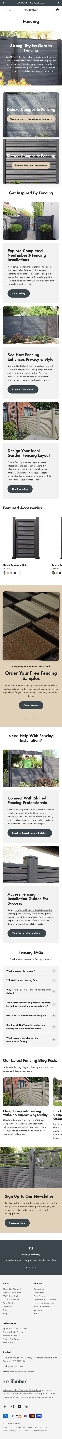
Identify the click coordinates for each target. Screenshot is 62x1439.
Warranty (38, 1310)
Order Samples (31, 705)
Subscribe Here (17, 1222)
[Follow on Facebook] (5, 1406)
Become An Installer (12, 1335)
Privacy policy (8, 1427)
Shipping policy (41, 1427)
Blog (5, 1313)
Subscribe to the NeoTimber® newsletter (22, 1390)
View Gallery (18, 293)
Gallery (6, 1310)
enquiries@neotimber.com (22, 1371)
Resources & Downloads (45, 1299)
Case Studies (9, 1303)
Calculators (39, 1292)
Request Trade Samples (13, 1332)
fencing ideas (21, 462)
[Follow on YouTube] (19, 1406)
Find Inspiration (20, 489)
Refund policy (23, 1430)
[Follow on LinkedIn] (27, 1406)
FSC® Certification (11, 1296)
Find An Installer (41, 1306)
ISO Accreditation (11, 1299)
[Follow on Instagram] (12, 1406)
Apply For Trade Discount (15, 1328)
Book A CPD (8, 1342)
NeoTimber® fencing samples (27, 685)
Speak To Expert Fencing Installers (29, 832)
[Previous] (3, 2)
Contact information (24, 1427)
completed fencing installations (27, 266)
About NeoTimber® (12, 1289)
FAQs (36, 1313)
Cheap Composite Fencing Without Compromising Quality (25, 1113)
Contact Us (39, 1289)
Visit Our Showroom (12, 1292)
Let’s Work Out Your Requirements (31, 3)
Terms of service (9, 1430)
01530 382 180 (15, 1366)
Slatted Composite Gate (15, 565)
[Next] (58, 2)
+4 (20, 573)
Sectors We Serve (11, 1339)
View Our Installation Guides (27, 933)
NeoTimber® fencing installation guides (33, 910)
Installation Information (44, 1303)
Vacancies (7, 1306)
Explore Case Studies (23, 389)
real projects (19, 369)
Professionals (9, 1322)
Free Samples (40, 1296)
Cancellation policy (39, 1430)
